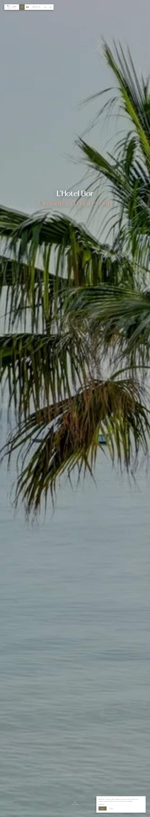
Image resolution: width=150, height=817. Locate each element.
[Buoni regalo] (51, 7)
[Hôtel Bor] (11, 7)
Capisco (102, 808)
